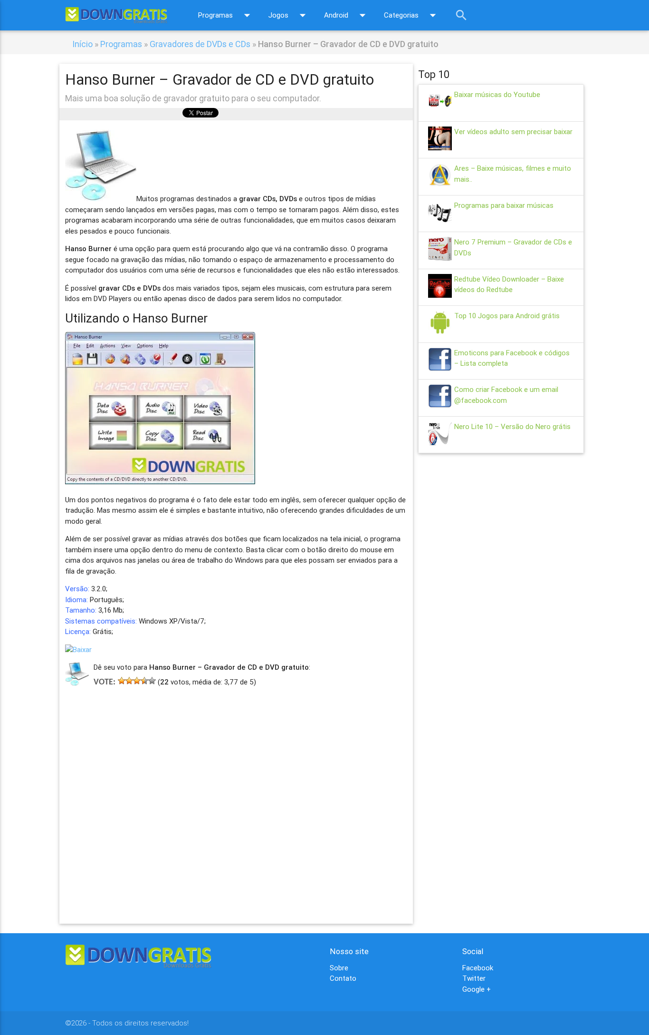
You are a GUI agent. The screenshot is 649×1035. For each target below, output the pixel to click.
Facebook (477, 967)
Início (82, 44)
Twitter (474, 978)
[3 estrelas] (137, 680)
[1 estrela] (121, 680)
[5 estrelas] (152, 680)
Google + (476, 989)
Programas (226, 15)
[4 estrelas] (144, 680)
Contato (343, 978)
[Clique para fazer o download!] (78, 649)
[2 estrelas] (129, 680)
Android (347, 15)
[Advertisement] (236, 791)
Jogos (289, 15)
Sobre (339, 967)
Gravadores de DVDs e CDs (200, 44)
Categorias (412, 15)
